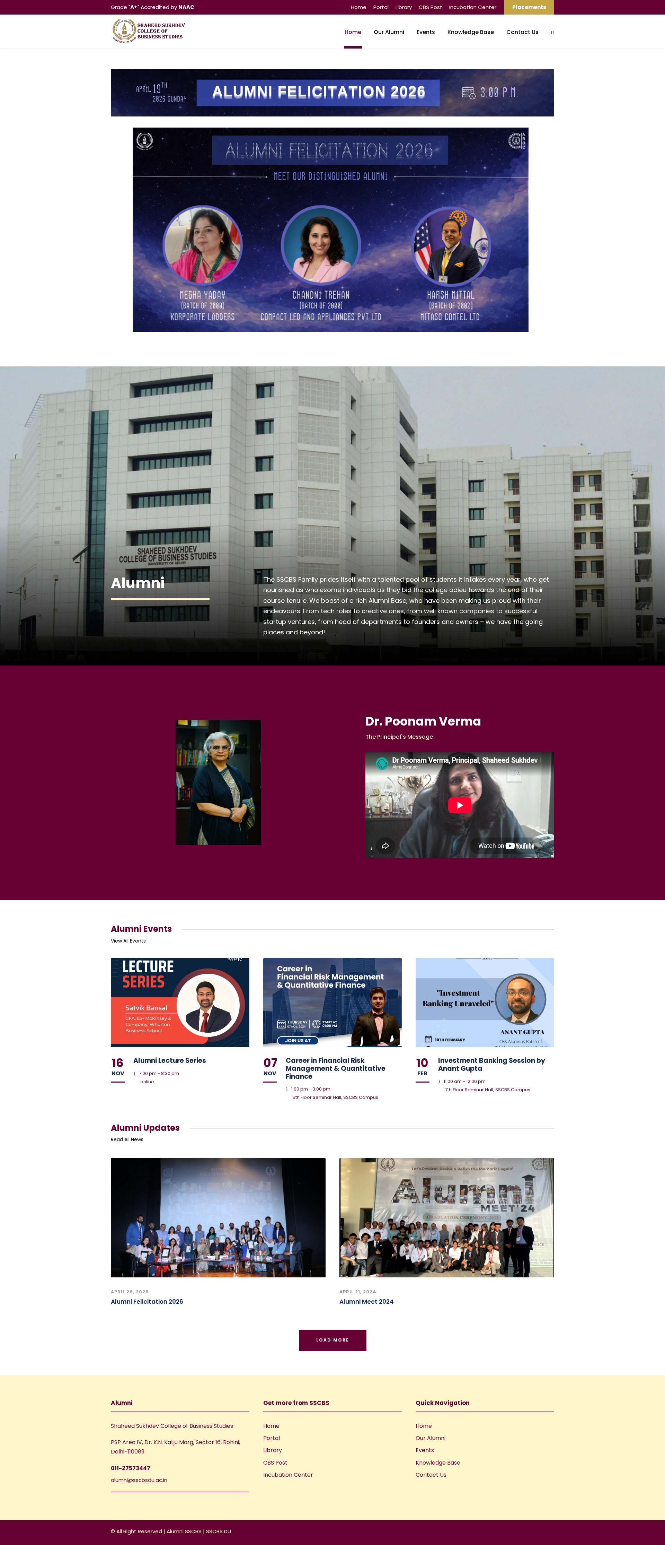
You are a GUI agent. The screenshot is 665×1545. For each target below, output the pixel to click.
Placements (529, 7)
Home (358, 7)
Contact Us (522, 32)
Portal (381, 7)
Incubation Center (472, 7)
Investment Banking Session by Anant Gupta (491, 1064)
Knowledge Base (470, 32)
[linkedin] (539, 1532)
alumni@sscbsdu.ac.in (139, 1480)
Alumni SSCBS (185, 1531)
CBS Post (430, 7)
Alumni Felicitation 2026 (147, 1301)
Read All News (127, 1139)
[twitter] (551, 1532)
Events (426, 32)
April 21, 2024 (357, 1291)
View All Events (128, 940)
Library (404, 7)
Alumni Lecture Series (169, 1060)
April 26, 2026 (130, 1291)
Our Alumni (389, 32)
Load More (332, 1340)
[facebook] (527, 1532)
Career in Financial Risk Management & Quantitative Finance (335, 1068)
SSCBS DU (218, 1531)
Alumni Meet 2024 (366, 1301)
